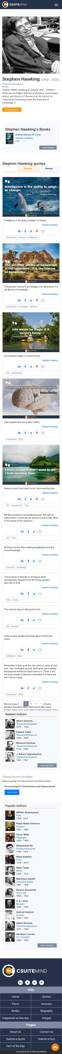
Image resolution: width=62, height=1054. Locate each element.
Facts (15, 1003)
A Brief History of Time (28, 134)
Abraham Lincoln (25, 934)
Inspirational (11, 237)
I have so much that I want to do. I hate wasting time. (29, 488)
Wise (21, 694)
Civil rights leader (24, 882)
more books (48, 147)
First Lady (21, 893)
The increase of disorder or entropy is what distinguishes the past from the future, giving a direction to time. (27, 580)
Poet (18, 815)
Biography (46, 1010)
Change (22, 237)
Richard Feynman (25, 743)
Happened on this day (15, 1018)
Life (17, 141)
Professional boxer (25, 848)
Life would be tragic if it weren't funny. (22, 356)
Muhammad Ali (24, 845)
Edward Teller (23, 732)
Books (15, 1010)
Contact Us (46, 1031)
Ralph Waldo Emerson (28, 823)
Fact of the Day (15, 1046)
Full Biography (12, 109)
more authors (47, 765)
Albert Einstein (24, 721)
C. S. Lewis (22, 901)
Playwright (21, 837)
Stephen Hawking (24, 138)
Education (10, 567)
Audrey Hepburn (25, 912)
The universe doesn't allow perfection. (22, 609)
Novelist (20, 904)
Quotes (46, 996)
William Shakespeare (27, 812)
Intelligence (32, 237)
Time (26, 505)
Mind (21, 439)
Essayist (20, 826)
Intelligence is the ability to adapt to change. (25, 220)
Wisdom (33, 307)
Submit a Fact (46, 1039)
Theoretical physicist (12, 84)
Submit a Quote (15, 1039)
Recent (49, 168)
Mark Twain (22, 867)
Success (46, 1003)
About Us (15, 1031)
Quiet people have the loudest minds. (22, 422)
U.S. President (23, 937)
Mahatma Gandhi (25, 879)
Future (15, 600)
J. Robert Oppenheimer (29, 754)
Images (46, 1018)
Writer (19, 870)
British (5, 86)
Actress (20, 915)
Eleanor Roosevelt (26, 890)
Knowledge (23, 307)
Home (15, 996)
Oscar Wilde (22, 834)
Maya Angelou (24, 856)
